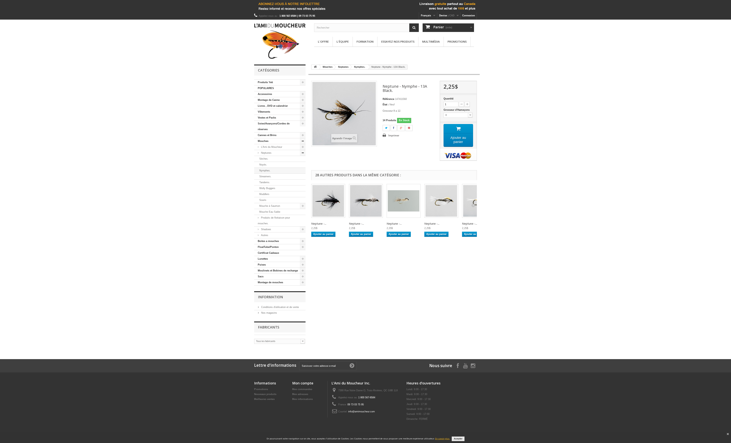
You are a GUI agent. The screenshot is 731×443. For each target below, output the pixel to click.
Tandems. (264, 182)
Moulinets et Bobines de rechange (278, 270)
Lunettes (263, 258)
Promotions (457, 41)
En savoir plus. (442, 439)
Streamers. (265, 176)
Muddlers (264, 194)
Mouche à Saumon (269, 205)
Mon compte (302, 383)
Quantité (448, 98)
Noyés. (263, 164)
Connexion (468, 15)
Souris (262, 200)
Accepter (458, 439)
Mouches (263, 141)
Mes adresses (300, 394)
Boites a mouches (268, 241)
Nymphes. (265, 170)
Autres (264, 235)
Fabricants (268, 327)
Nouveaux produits (265, 394)
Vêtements (264, 111)
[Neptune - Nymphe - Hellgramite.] (328, 201)
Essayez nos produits (397, 41)
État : (386, 104)
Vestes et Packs (267, 117)
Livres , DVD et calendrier (273, 105)
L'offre (323, 41)
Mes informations (302, 399)
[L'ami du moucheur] (280, 41)
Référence (388, 99)
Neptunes (265, 152)
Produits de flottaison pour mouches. (274, 220)
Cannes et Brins (267, 135)
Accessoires (265, 94)
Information (270, 297)
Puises (262, 264)
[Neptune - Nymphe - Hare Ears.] (404, 201)
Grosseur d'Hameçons (457, 109)
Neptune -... (318, 223)
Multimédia (431, 41)
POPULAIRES (266, 88)
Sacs (260, 276)
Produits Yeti (265, 82)
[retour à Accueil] (315, 67)
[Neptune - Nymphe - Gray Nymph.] (366, 201)
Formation (365, 41)
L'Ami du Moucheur (271, 147)
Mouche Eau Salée (269, 211)
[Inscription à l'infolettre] (365, 6)
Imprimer (393, 135)
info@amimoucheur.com (361, 411)
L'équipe (343, 41)
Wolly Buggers (267, 188)
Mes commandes (302, 389)
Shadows (265, 229)
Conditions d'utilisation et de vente (279, 307)
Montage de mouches (270, 282)
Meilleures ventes (264, 399)
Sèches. (263, 158)
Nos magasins (268, 312)
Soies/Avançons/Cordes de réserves (274, 126)
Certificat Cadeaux (268, 252)
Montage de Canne (269, 100)
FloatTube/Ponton (268, 247)
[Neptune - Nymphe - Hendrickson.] (441, 201)
